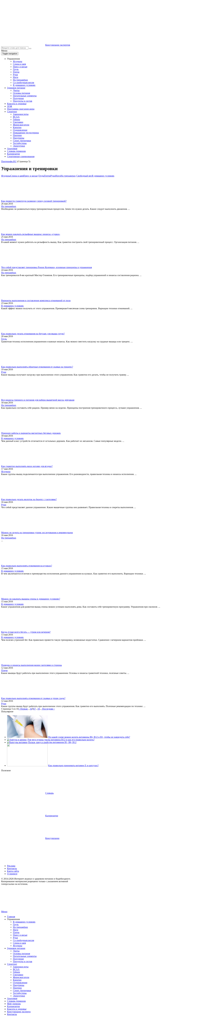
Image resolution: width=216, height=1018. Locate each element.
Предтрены (18, 138)
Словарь (49, 793)
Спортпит (12, 111)
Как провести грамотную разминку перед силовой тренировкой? (34, 201)
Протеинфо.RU (9, 161)
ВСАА (16, 117)
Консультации (52, 838)
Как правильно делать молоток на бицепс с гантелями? (29, 499)
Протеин (17, 135)
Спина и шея (19, 64)
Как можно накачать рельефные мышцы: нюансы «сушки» (30, 234)
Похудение (18, 98)
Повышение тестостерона (26, 132)
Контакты (12, 868)
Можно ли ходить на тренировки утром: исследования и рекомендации (37, 532)
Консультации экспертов (57, 45)
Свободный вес (84, 176)
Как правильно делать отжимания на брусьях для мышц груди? (33, 333)
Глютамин (18, 122)
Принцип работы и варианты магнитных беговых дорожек (31, 433)
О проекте (12, 873)
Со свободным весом (23, 82)
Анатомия (12, 148)
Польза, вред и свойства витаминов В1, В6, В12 (52, 742)
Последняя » (48, 709)
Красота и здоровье (16, 103)
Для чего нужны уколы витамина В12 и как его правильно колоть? (60, 739)
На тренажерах (68, 176)
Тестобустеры (20, 143)
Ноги (15, 77)
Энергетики (19, 146)
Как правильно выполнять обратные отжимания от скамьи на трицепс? (37, 367)
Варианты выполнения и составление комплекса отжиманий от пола (36, 300)
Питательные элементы (25, 95)
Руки (15, 74)
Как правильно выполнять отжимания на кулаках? (26, 565)
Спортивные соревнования (20, 156)
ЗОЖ (9, 106)
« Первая (23, 709)
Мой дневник (14, 1003)
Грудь (16, 69)
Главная (11, 916)
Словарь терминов (16, 151)
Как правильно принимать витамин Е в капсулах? (73, 765)
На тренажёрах (20, 80)
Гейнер (16, 119)
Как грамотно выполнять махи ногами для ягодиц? (27, 466)
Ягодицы (17, 61)
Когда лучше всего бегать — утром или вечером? (26, 632)
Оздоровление (20, 130)
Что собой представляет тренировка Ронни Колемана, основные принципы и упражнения (46, 267)
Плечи (16, 72)
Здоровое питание (16, 88)
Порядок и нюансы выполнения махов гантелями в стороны (31, 665)
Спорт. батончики (22, 140)
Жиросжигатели (21, 125)
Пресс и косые (20, 66)
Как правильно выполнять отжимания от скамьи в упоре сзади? (33, 698)
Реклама (11, 866)
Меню (4, 911)
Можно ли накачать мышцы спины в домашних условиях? (30, 599)
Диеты (16, 90)
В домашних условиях (24, 85)
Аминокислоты (21, 114)
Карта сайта (13, 871)
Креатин (17, 127)
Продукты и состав (22, 101)
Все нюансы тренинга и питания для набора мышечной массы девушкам (37, 400)
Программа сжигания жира (20, 109)
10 (38, 709)
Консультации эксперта (19, 1011)
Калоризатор (13, 154)
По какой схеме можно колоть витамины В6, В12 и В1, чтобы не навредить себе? (89, 737)
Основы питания (21, 93)
